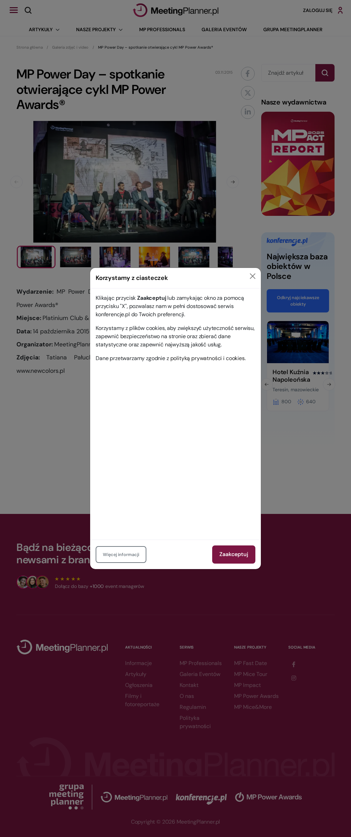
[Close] (252, 276)
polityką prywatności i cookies (207, 358)
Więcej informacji (121, 554)
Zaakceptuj (233, 554)
